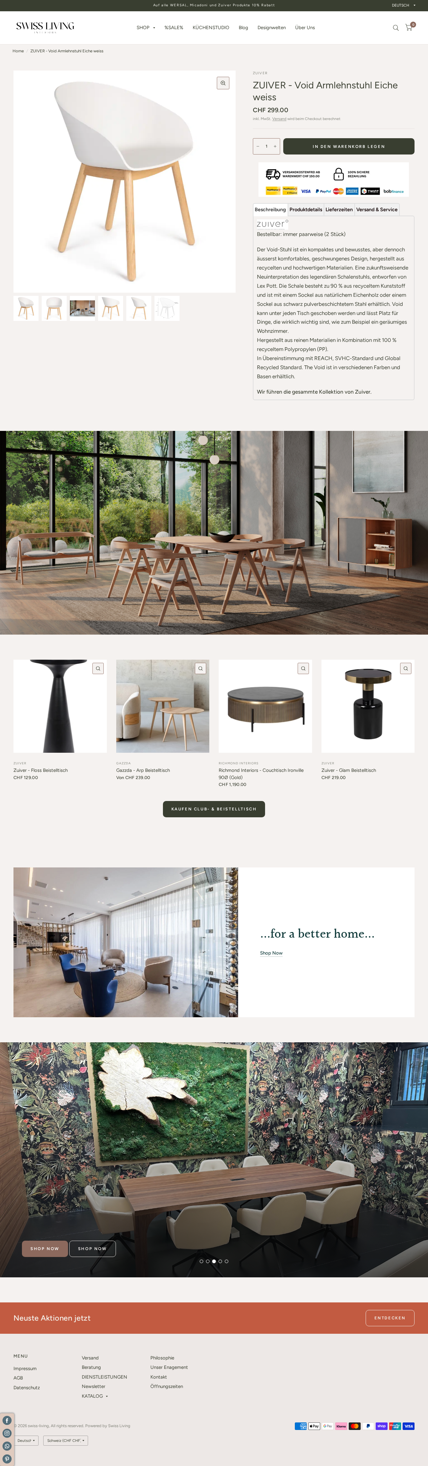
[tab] (270, 209)
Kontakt (158, 1377)
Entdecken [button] (390, 1318)
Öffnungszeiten (166, 1386)
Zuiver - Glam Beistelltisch (348, 770)
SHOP (143, 27)
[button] (45, 1249)
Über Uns (305, 27)
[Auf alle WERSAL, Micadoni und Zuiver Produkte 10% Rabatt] (214, 5)
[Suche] (396, 27)
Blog (243, 27)
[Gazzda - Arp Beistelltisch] (163, 706)
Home (18, 51)
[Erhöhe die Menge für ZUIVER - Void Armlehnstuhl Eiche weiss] (275, 146)
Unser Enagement (169, 1367)
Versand (279, 119)
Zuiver (19, 763)
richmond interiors (238, 763)
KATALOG (92, 1396)
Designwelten (272, 27)
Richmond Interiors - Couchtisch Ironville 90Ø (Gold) (261, 773)
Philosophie (162, 1358)
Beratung (91, 1367)
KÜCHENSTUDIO (211, 27)
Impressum (25, 1368)
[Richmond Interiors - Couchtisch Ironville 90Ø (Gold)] (265, 706)
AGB (18, 1378)
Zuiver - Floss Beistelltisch (40, 770)
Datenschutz (26, 1387)
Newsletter (93, 1386)
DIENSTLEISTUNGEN (104, 1377)
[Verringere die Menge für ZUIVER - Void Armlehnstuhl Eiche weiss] (258, 146)
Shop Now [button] (271, 953)
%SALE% (173, 27)
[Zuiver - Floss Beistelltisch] (60, 706)
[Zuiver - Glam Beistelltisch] (368, 706)
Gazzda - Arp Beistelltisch (143, 770)
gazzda (123, 763)
